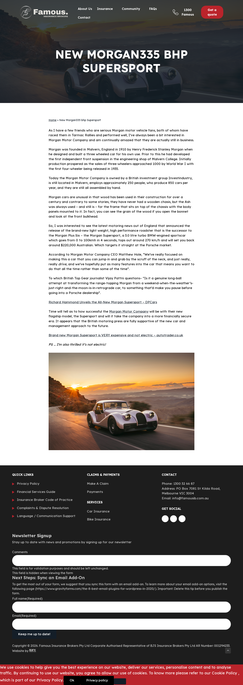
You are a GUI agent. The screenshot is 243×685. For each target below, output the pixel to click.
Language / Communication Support (46, 516)
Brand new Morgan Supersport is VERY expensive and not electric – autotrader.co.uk (116, 335)
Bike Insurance (98, 519)
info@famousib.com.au (190, 498)
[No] (120, 681)
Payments (95, 492)
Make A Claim (98, 483)
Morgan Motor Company (128, 311)
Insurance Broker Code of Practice (45, 500)
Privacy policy (97, 680)
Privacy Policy (28, 483)
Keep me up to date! (34, 634)
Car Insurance (98, 511)
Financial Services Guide (36, 492)
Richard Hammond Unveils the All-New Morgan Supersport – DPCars (103, 302)
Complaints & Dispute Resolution (43, 508)
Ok (72, 680)
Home (52, 120)
